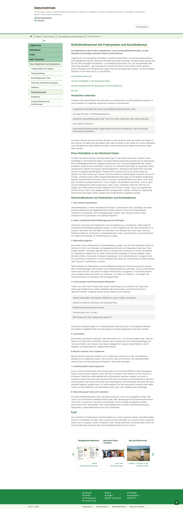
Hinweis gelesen (142, 27)
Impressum (40, 20)
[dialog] (91, 254)
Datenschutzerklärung (44, 18)
